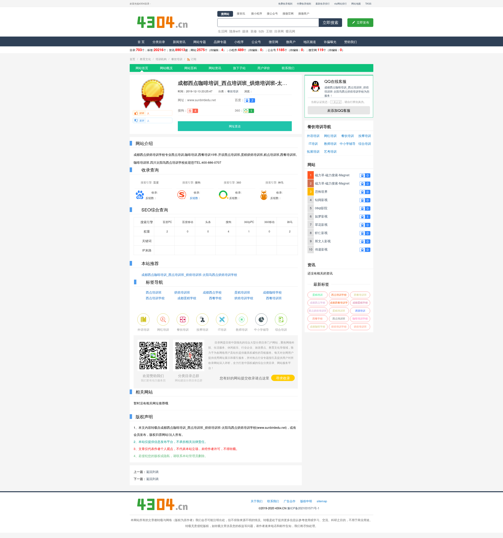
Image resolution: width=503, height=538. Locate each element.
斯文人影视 (323, 241)
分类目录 (158, 41)
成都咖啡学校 (272, 292)
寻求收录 (283, 377)
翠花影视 (321, 224)
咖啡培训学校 (360, 318)
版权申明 (306, 501)
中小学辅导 (347, 143)
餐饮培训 (176, 59)
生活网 (222, 31)
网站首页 (142, 68)
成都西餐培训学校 (339, 303)
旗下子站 (239, 68)
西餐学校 (215, 298)
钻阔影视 (321, 199)
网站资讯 (215, 68)
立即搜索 (330, 22)
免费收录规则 (285, 3)
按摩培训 (364, 135)
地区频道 (309, 41)
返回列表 (152, 471)
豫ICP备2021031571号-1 (303, 508)
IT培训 (313, 143)
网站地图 (356, 3)
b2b (261, 31)
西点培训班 (154, 292)
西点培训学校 (155, 298)
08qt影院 (321, 208)
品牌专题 (220, 41)
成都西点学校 (212, 292)
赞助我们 (350, 41)
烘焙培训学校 (243, 298)
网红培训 (330, 135)
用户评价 (263, 68)
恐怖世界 (321, 191)
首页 (132, 59)
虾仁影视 (321, 232)
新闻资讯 (179, 41)
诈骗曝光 (330, 41)
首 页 (141, 41)
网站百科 (190, 68)
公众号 (256, 41)
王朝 (269, 31)
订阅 (193, 59)
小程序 (239, 41)
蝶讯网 (290, 31)
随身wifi (234, 31)
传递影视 (321, 249)
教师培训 (330, 143)
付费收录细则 (304, 3)
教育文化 (145, 59)
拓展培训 (313, 151)
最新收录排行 (323, 3)
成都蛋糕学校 (186, 298)
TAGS (368, 3)
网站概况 (166, 68)
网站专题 (199, 41)
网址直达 (235, 126)
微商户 (291, 41)
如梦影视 (321, 216)
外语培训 (313, 135)
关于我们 (257, 501)
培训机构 (161, 59)
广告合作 (290, 501)
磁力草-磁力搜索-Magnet (332, 175)
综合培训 (364, 143)
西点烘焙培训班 (318, 310)
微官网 (273, 41)
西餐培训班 (274, 298)
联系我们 (288, 68)
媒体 (245, 31)
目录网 (279, 31)
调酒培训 (360, 310)
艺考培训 (330, 151)
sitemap (322, 501)
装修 (254, 31)
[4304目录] (164, 22)
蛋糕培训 (317, 294)
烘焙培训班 (182, 292)
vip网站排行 (340, 3)
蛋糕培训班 (242, 292)
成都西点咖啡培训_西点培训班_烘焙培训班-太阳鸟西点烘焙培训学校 (189, 274)
